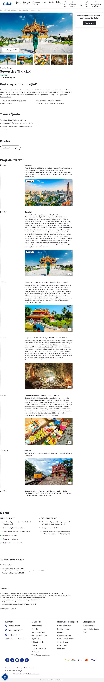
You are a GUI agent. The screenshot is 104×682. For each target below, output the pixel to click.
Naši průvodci (62, 645)
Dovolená (3, 10)
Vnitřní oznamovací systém (41, 655)
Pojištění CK (36, 639)
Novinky (86, 632)
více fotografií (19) (10, 50)
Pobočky (34, 629)
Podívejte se (89, 23)
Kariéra (34, 645)
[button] (5, 677)
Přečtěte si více (5, 97)
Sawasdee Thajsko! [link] (35, 10)
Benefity (60, 632)
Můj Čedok (61, 648)
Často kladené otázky (65, 639)
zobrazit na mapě (10, 148)
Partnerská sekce (29, 668)
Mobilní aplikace (89, 626)
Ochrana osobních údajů (13, 671)
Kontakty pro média (38, 648)
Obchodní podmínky (39, 635)
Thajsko (19, 10)
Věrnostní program (64, 626)
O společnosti (36, 626)
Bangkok (25, 10)
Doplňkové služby (64, 629)
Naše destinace (11, 10)
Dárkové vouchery (64, 635)
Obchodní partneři (38, 632)
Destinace (35, 652)
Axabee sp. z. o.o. (33, 674)
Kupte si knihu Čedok (91, 629)
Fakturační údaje (37, 642)
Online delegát (62, 642)
